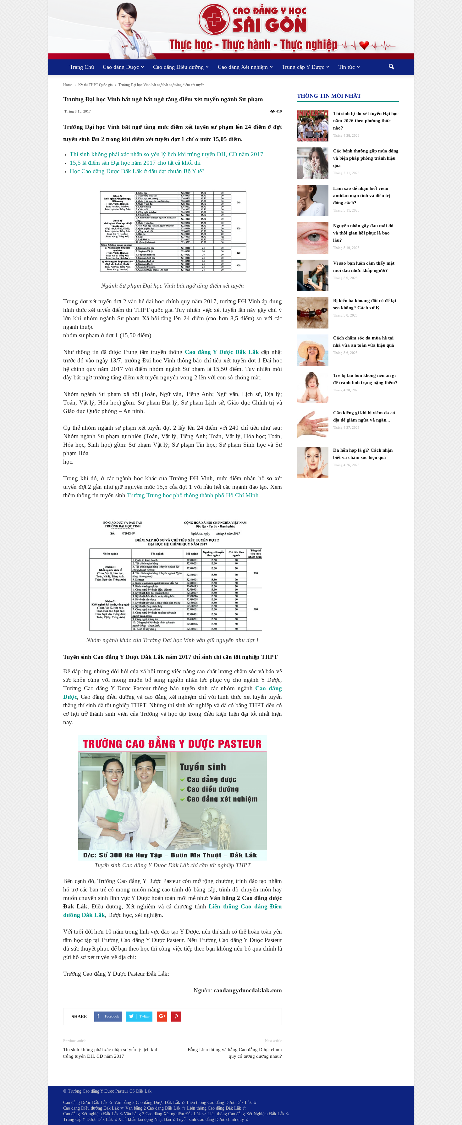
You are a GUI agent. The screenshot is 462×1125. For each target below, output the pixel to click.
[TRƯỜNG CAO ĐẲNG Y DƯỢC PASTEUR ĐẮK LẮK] (231, 29)
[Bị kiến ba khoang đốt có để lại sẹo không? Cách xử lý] (312, 312)
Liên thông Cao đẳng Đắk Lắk (214, 1108)
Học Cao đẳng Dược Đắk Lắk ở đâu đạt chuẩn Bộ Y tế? (137, 171)
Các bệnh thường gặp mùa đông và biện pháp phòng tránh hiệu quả (366, 158)
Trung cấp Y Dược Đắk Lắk (88, 1119)
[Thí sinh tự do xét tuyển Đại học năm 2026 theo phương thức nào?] (312, 125)
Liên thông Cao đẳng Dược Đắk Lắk (219, 1102)
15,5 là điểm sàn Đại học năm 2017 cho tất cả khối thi (135, 162)
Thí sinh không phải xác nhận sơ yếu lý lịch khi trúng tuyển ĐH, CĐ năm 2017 (166, 154)
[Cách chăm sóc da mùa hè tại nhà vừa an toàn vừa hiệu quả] (312, 350)
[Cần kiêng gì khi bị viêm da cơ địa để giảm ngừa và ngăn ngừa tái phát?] (312, 425)
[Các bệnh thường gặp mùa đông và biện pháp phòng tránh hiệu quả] (312, 163)
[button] (391, 67)
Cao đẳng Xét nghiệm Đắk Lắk (90, 1113)
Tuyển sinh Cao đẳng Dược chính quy (210, 1119)
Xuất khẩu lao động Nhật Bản (144, 1119)
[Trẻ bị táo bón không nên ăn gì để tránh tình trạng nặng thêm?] (312, 387)
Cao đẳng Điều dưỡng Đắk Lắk (91, 1108)
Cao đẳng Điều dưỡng (178, 67)
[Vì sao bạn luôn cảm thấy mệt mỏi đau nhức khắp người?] (312, 275)
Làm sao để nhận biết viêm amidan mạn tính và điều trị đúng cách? (361, 195)
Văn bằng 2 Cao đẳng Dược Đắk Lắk (147, 1102)
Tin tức (346, 67)
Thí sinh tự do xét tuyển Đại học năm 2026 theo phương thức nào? (366, 120)
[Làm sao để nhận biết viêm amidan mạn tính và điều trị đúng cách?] (312, 200)
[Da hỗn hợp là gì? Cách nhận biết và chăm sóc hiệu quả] (312, 462)
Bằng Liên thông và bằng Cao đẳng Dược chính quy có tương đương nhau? (235, 1053)
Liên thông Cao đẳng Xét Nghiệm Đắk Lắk (245, 1113)
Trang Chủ (82, 67)
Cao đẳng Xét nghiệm (243, 67)
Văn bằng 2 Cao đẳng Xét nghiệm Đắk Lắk (162, 1113)
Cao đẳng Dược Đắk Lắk (85, 1102)
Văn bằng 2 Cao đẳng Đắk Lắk (152, 1108)
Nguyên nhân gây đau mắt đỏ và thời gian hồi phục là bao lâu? (363, 233)
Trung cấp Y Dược (303, 67)
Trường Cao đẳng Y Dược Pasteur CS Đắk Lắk (109, 1091)
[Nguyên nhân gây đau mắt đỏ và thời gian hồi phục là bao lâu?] (312, 238)
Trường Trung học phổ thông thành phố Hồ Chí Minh (193, 495)
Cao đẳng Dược (121, 67)
